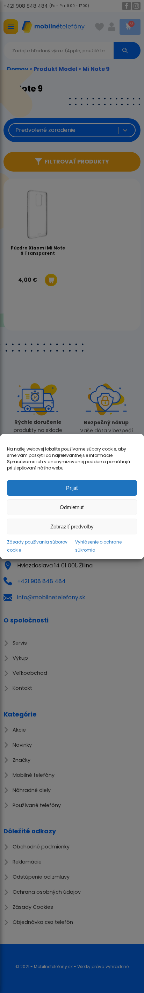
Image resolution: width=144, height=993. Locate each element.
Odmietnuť (72, 507)
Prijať (72, 488)
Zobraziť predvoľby (72, 526)
